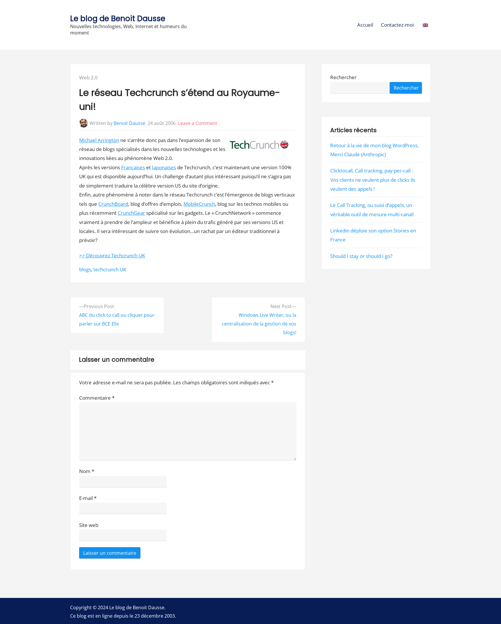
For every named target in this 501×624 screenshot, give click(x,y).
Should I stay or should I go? (361, 256)
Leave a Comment (197, 123)
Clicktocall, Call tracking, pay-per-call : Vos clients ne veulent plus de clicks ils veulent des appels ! (372, 179)
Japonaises (164, 167)
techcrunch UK (109, 269)
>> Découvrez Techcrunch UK (112, 255)
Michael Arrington (99, 140)
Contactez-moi (397, 24)
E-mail (88, 498)
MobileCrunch (199, 204)
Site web (88, 525)
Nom (86, 471)
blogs (85, 269)
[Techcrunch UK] (258, 146)
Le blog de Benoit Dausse (117, 18)
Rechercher (343, 77)
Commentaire (97, 397)
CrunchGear (131, 213)
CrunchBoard (113, 204)
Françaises (133, 167)
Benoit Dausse (129, 123)
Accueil (365, 24)
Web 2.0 (88, 77)
